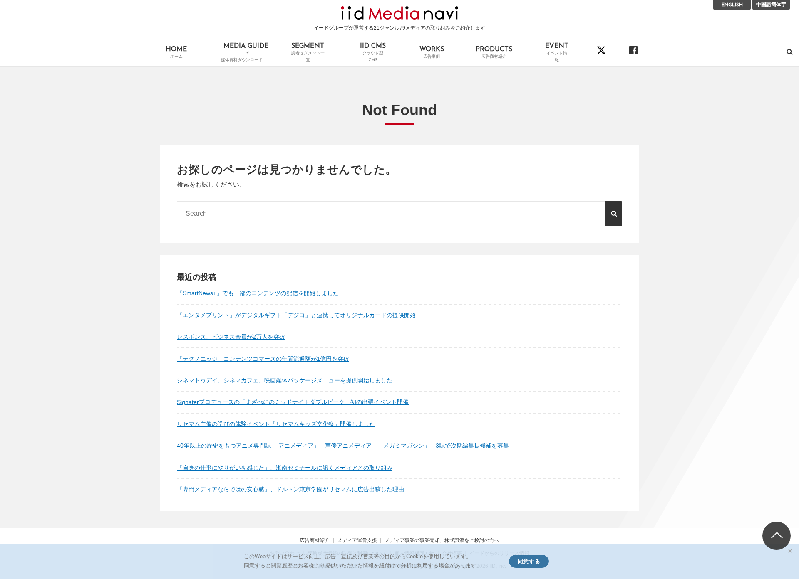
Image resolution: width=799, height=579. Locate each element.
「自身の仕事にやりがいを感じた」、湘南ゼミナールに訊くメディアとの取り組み (284, 468)
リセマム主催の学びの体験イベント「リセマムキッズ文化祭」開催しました (276, 424)
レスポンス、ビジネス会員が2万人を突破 (231, 337)
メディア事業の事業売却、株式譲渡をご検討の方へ (442, 540)
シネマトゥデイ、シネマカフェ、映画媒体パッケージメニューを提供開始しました (284, 380)
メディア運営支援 (357, 540)
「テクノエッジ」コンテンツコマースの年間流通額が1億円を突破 (263, 359)
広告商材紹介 (315, 540)
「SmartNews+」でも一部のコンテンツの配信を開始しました (258, 293)
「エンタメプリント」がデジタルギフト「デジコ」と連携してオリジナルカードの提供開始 (296, 315)
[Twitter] (601, 51)
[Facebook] (633, 51)
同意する (529, 561)
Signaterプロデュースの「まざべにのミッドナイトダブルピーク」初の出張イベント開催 (293, 402)
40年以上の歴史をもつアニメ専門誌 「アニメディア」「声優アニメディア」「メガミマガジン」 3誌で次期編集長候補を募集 (343, 446)
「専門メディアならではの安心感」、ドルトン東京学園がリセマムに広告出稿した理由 (290, 489)
